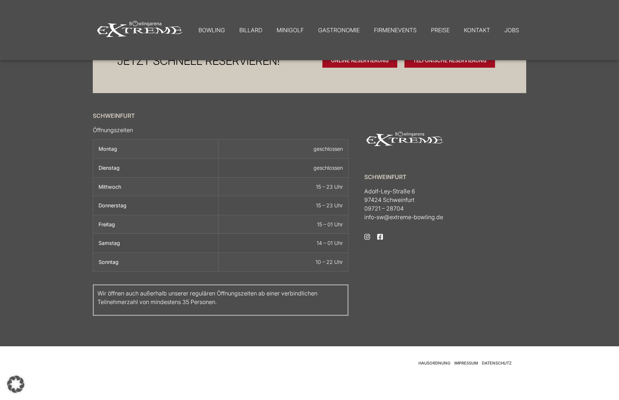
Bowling (211, 30)
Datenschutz (497, 363)
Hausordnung (434, 363)
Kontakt (477, 30)
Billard (250, 30)
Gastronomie (339, 30)
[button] (16, 384)
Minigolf (290, 30)
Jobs (511, 30)
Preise (440, 30)
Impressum (466, 363)
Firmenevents (395, 30)
